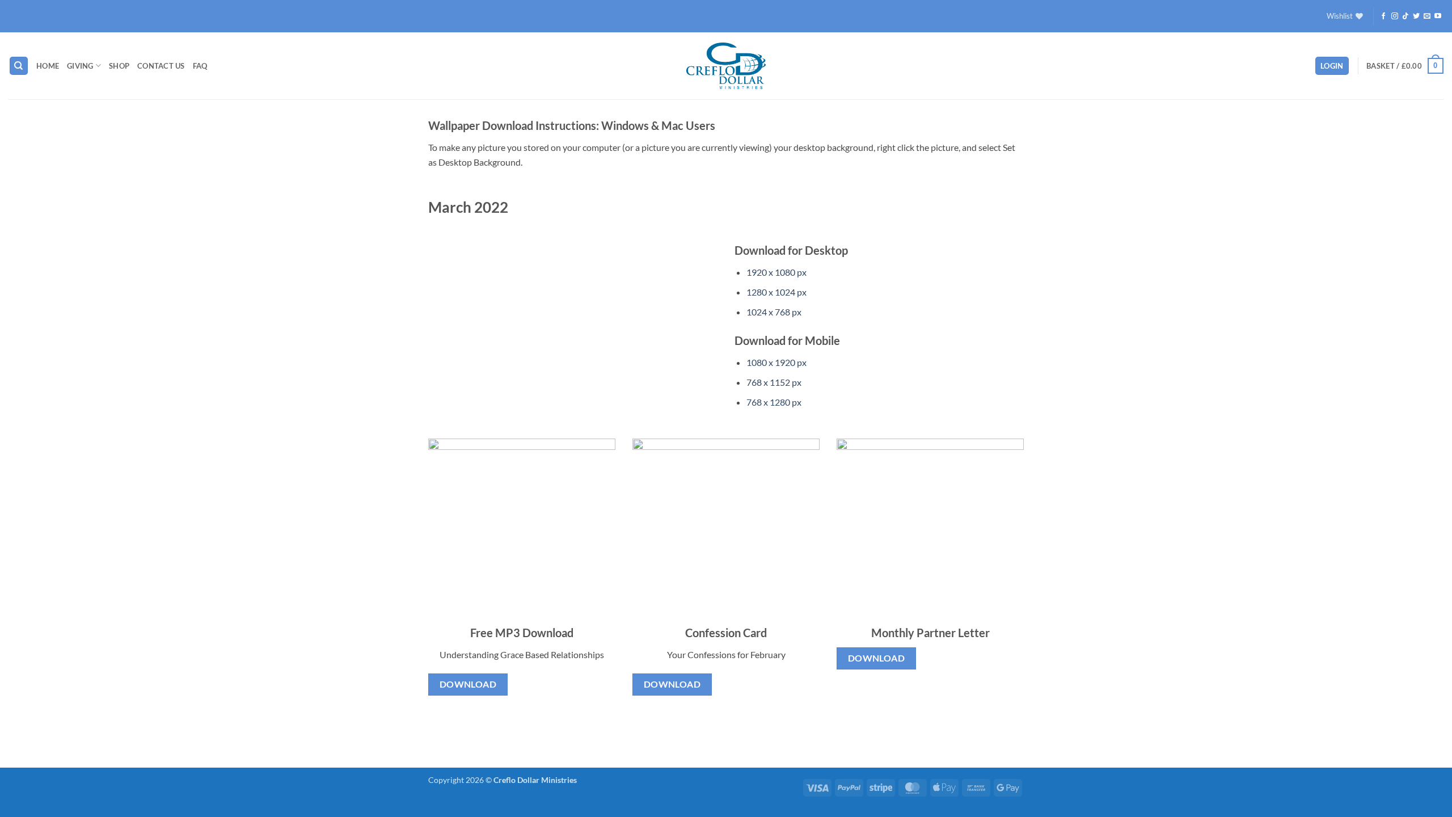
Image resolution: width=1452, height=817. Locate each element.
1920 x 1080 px (776, 272)
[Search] (19, 66)
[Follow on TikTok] (1405, 16)
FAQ (200, 65)
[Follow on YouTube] (1437, 16)
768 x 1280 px (773, 402)
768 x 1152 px (773, 382)
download (468, 684)
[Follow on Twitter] (1416, 16)
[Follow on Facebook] (1383, 16)
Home (47, 65)
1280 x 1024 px (776, 292)
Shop (119, 65)
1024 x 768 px (773, 311)
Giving (80, 65)
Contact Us (161, 65)
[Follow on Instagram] (1394, 16)
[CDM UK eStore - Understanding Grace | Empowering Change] (726, 65)
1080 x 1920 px (776, 362)
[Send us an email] (1427, 16)
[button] (1332, 66)
